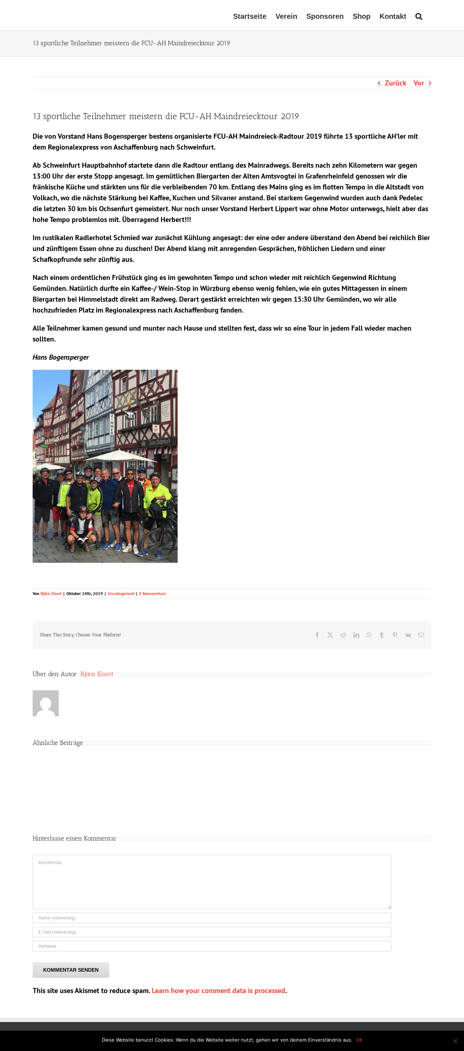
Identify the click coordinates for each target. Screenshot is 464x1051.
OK (359, 1040)
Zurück (395, 83)
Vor (419, 83)
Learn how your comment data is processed (218, 990)
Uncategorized (121, 593)
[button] (418, 15)
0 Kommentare (152, 593)
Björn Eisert (51, 593)
